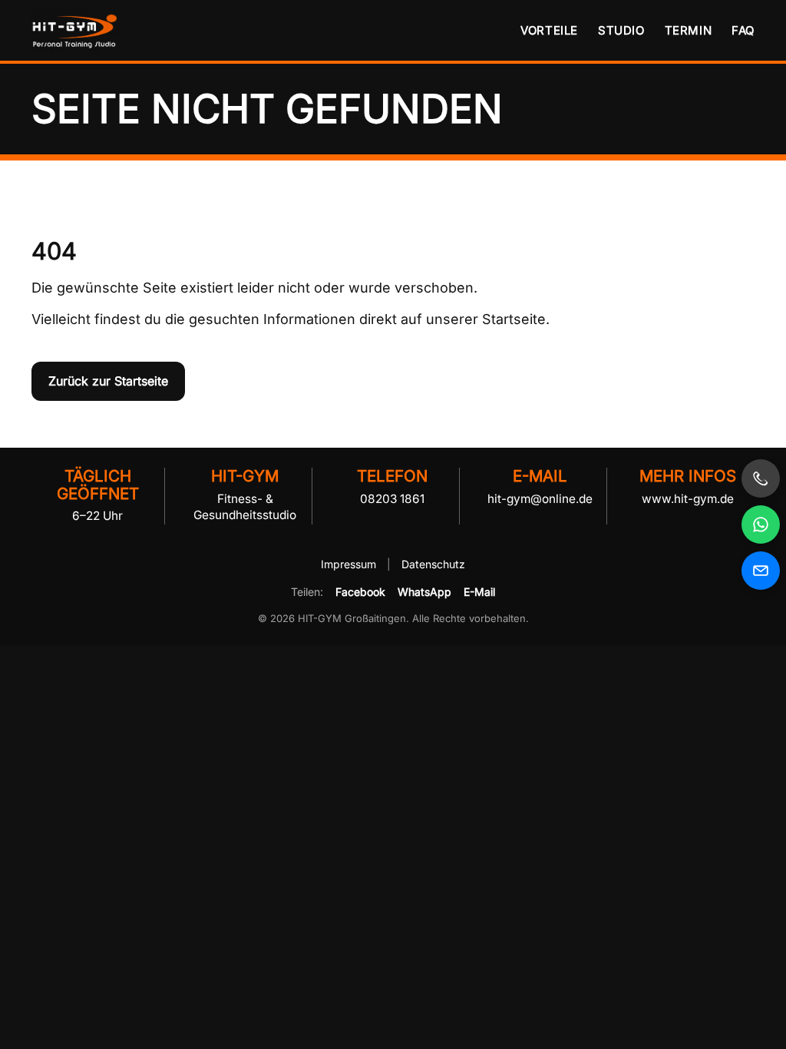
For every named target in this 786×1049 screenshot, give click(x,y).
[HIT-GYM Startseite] (77, 30)
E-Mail (479, 591)
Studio (621, 30)
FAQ (743, 30)
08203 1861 (392, 498)
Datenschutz (433, 564)
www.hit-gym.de (688, 498)
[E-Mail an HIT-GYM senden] (760, 570)
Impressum (350, 564)
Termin (688, 30)
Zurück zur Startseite (108, 381)
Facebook (360, 591)
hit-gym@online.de (540, 498)
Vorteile (549, 30)
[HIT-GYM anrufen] (760, 478)
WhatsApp (424, 591)
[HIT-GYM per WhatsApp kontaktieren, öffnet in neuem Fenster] (760, 524)
